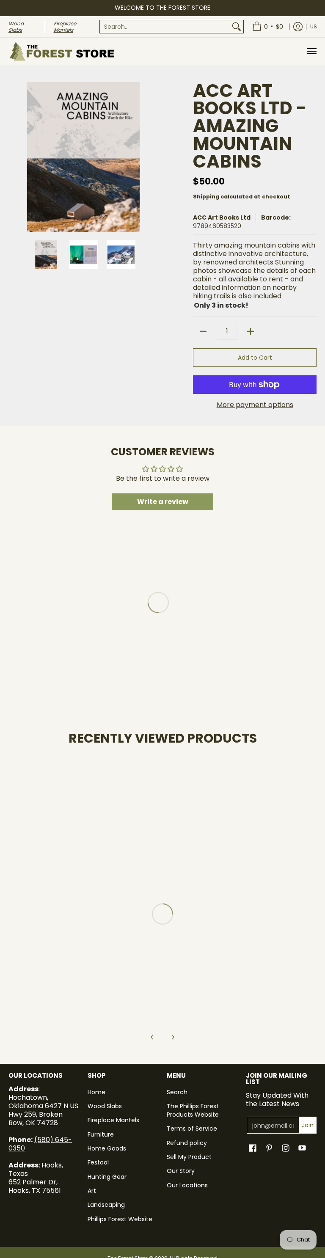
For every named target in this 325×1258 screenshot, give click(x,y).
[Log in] (297, 26)
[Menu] (311, 51)
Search (177, 1092)
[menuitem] (171, 26)
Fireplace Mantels (113, 1120)
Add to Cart (255, 357)
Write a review (162, 502)
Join (308, 1125)
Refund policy (187, 1143)
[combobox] (165, 26)
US (313, 26)
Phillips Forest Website (120, 1219)
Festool (98, 1162)
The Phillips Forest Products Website (193, 1110)
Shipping (206, 196)
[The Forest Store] (61, 51)
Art (92, 1190)
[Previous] (14, 157)
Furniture (101, 1134)
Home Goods (107, 1148)
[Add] (250, 331)
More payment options (255, 405)
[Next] (152, 157)
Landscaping (106, 1204)
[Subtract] (203, 331)
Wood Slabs (105, 1106)
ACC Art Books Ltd (222, 217)
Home (96, 1092)
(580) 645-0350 (40, 1144)
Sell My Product (189, 1157)
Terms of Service (192, 1128)
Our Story (181, 1171)
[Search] (236, 26)
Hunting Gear (107, 1177)
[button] (253, 1148)
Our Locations (187, 1185)
